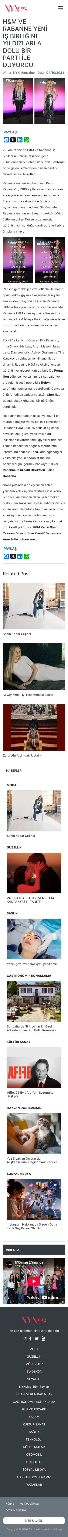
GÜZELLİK (34, 1356)
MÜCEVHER (34, 1364)
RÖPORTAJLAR (34, 1447)
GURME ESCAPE (34, 1409)
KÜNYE (10, 1503)
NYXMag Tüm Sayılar (34, 1387)
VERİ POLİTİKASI (29, 1503)
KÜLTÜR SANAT (34, 1424)
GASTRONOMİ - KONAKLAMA (34, 1402)
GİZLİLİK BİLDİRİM (16, 1510)
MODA (34, 1349)
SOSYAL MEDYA (34, 1469)
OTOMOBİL (34, 1454)
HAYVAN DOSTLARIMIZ (34, 1477)
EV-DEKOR (34, 1371)
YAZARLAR (34, 1485)
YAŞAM (34, 1417)
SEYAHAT (34, 1379)
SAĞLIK (34, 1432)
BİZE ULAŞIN (34, 1520)
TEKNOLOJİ (34, 1439)
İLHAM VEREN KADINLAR (34, 1394)
